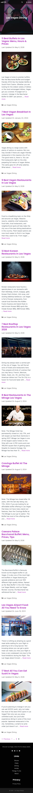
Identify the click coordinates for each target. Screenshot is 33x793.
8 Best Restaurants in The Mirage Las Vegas (16, 396)
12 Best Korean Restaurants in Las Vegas (16, 252)
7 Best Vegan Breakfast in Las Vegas (16, 113)
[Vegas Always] (4, 2)
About (16, 773)
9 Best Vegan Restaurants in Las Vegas (16, 181)
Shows (16, 760)
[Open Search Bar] (22, 2)
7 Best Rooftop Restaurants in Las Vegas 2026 (16, 326)
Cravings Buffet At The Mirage (14, 465)
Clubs (16, 763)
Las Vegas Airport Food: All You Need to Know (15, 606)
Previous (6, 739)
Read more (17, 167)
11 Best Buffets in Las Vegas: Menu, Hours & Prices (14, 41)
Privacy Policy (17, 784)
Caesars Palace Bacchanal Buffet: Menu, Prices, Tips (15, 534)
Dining (16, 766)
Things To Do (16, 771)
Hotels (16, 768)
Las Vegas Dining (10, 105)
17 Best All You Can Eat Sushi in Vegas (14, 672)
